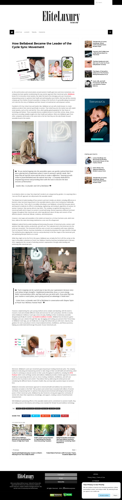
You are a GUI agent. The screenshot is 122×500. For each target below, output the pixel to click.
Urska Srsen (51, 408)
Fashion (42, 32)
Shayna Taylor (45, 408)
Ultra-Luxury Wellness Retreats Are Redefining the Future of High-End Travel (21, 439)
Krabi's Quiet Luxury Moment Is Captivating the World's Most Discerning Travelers (43, 439)
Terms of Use (101, 477)
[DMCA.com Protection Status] (56, 496)
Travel (34, 32)
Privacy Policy (91, 477)
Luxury (27, 32)
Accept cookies (104, 495)
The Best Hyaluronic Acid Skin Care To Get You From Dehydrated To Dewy (101, 63)
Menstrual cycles (30, 408)
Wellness (58, 408)
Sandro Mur (37, 408)
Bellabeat (18, 408)
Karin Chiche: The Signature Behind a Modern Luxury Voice (99, 169)
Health (23, 408)
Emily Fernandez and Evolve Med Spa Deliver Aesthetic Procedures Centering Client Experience (66, 440)
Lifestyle (18, 32)
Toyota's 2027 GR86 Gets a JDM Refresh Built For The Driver (101, 53)
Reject (115, 495)
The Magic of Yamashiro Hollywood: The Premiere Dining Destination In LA (101, 72)
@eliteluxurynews (70, 488)
